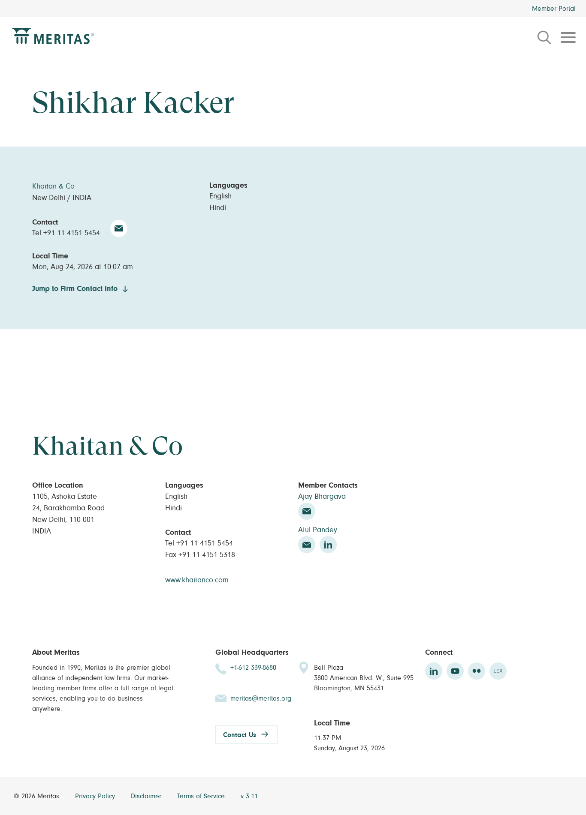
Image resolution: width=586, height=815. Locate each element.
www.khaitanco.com (197, 580)
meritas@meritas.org (260, 698)
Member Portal (554, 8)
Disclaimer (147, 796)
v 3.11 (249, 796)
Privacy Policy (96, 796)
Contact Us (239, 734)
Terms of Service (202, 796)
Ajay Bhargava (322, 496)
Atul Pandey (317, 530)
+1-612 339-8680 (253, 667)
